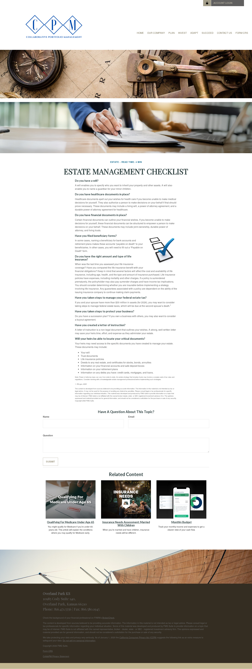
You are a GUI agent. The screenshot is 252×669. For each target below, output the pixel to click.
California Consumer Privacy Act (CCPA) (138, 637)
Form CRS (48, 651)
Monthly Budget (181, 522)
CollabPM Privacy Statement (56, 656)
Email (131, 416)
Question (48, 435)
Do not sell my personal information (79, 640)
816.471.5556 (63, 609)
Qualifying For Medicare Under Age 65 (70, 522)
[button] (156, 33)
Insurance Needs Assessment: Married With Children (126, 523)
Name (46, 416)
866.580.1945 (90, 609)
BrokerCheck (108, 617)
